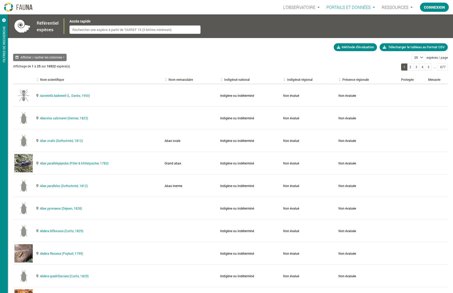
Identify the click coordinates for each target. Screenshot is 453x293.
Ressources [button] (395, 7)
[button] (52, 79)
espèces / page (437, 57)
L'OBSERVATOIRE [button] (299, 7)
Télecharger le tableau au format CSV (416, 47)
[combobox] (135, 29)
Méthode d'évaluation (358, 47)
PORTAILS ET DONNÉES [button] (349, 7)
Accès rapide (79, 21)
